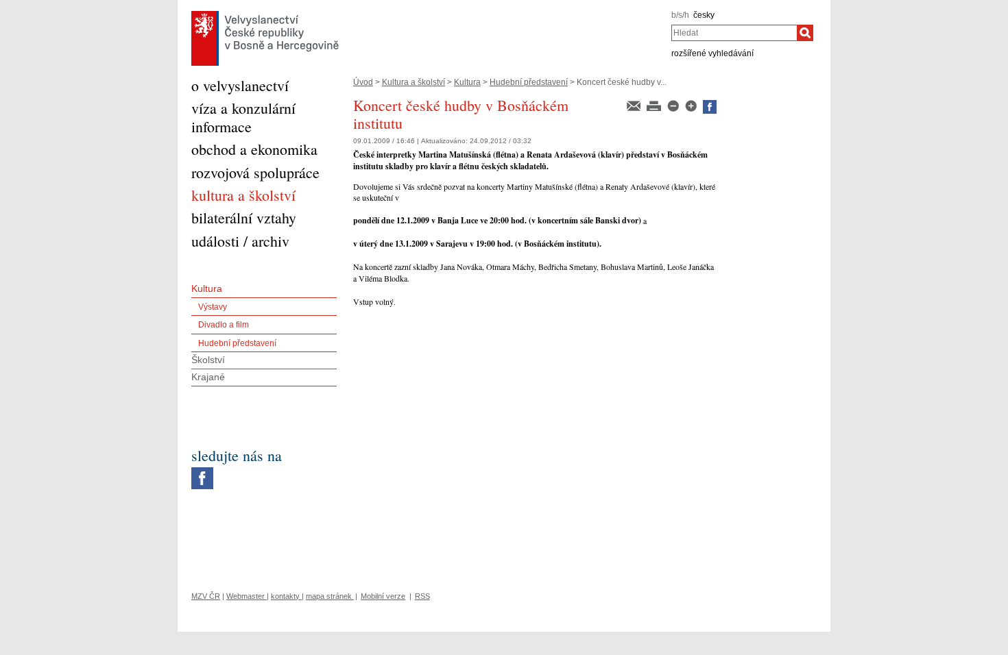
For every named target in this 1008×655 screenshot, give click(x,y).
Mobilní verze (383, 596)
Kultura (467, 82)
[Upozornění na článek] (635, 105)
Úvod (363, 82)
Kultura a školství (413, 82)
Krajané (208, 376)
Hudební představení (529, 82)
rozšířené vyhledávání (712, 53)
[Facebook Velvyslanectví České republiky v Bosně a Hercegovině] (202, 470)
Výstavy (212, 307)
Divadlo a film (223, 325)
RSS (422, 596)
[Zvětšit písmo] (692, 105)
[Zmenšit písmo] (674, 105)
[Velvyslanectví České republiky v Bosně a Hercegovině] (265, 14)
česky (704, 15)
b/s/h (680, 15)
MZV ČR (205, 596)
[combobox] (734, 33)
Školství (208, 359)
